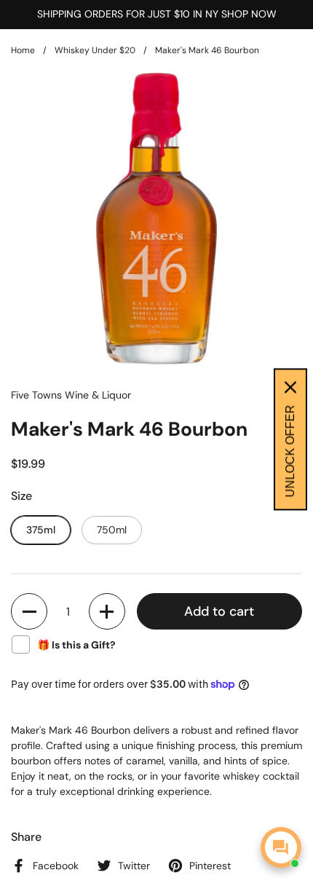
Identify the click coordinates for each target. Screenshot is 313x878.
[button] (29, 611)
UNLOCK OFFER (290, 450)
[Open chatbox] (281, 847)
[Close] (290, 387)
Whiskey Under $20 (95, 50)
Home (23, 50)
